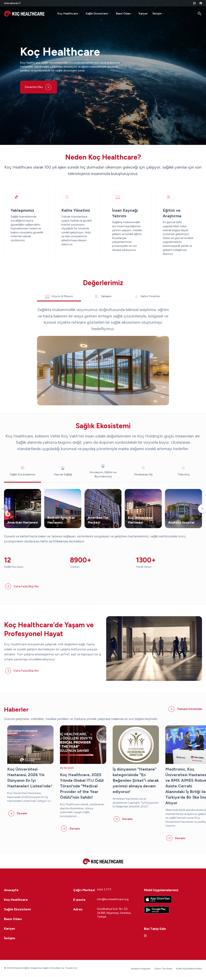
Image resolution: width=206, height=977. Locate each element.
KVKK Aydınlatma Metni (189, 968)
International (11, 3)
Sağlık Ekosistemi (97, 13)
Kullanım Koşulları (140, 968)
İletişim (157, 13)
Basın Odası (123, 13)
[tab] (59, 296)
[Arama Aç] (199, 13)
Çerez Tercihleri (163, 968)
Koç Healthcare (67, 13)
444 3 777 (104, 889)
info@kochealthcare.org (113, 899)
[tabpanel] (103, 356)
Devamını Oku (34, 87)
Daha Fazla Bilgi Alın (26, 586)
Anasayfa (11, 890)
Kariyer (143, 13)
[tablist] (103, 296)
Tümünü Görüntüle (189, 709)
